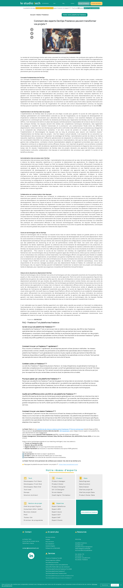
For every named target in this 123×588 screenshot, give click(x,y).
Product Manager (58, 481)
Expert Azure (57, 512)
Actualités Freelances (81, 543)
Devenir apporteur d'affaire (53, 560)
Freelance (45, 15)
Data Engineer (84, 481)
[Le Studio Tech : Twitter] (31, 33)
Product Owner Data (87, 495)
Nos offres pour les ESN (52, 562)
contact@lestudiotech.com (30, 548)
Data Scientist (84, 484)
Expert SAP (56, 517)
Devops (26, 492)
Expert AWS (56, 509)
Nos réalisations (50, 544)
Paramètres (105, 585)
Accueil (32, 15)
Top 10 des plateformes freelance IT (55, 571)
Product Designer (59, 487)
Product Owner (57, 484)
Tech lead (27, 490)
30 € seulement (65, 431)
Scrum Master (57, 492)
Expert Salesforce (59, 506)
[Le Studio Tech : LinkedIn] (31, 37)
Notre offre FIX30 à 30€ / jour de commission (58, 567)
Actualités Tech (79, 545)
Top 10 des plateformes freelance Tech (56, 573)
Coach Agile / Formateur (61, 495)
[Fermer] (121, 585)
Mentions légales (50, 546)
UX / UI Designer (58, 490)
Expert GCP (56, 515)
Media (38, 15)
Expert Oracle (57, 520)
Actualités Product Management (83, 547)
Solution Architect (31, 495)
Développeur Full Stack (33, 481)
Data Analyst (84, 487)
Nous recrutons (50, 541)
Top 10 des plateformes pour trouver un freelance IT (59, 578)
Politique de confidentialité (53, 548)
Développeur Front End (33, 484)
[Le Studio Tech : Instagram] (31, 29)
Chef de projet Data (87, 492)
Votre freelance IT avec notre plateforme (57, 565)
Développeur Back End (32, 487)
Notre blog (78, 539)
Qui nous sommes (50, 537)
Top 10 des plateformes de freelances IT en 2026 (59, 569)
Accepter (115, 585)
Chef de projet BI (86, 490)
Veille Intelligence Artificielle (82, 548)
